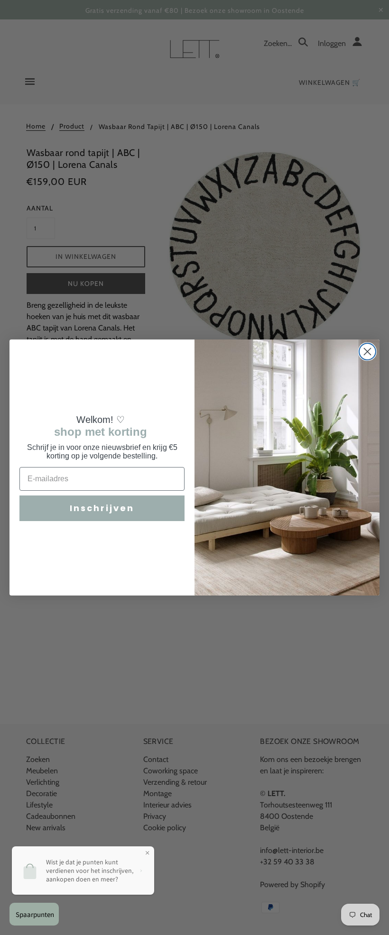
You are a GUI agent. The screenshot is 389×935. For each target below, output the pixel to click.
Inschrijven (102, 508)
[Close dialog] (367, 351)
